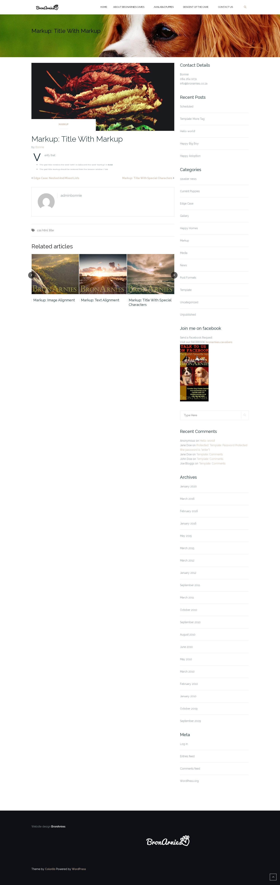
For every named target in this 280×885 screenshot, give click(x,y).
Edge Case (186, 203)
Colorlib (50, 869)
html (45, 230)
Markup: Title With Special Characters (147, 178)
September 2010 (190, 622)
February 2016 (189, 511)
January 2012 (188, 572)
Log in (184, 743)
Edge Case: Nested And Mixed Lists (56, 178)
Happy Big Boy (189, 143)
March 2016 (187, 498)
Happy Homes (189, 228)
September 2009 (190, 720)
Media (183, 252)
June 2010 (186, 646)
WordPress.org (189, 780)
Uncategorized (189, 302)
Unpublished (188, 314)
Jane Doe (186, 445)
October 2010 (188, 609)
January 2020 (188, 486)
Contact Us (225, 7)
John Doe (186, 458)
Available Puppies (164, 7)
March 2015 (187, 548)
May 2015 (186, 535)
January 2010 (188, 696)
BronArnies (58, 826)
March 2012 (187, 560)
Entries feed (187, 756)
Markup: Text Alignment (100, 300)
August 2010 (187, 634)
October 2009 (189, 708)
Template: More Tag (192, 118)
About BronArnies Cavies (128, 7)
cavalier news (188, 178)
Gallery (184, 215)
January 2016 (188, 523)
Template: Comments (209, 454)
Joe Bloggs (187, 463)
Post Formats (188, 277)
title (51, 230)
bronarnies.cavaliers (219, 342)
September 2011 (190, 585)
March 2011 (187, 597)
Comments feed (190, 768)
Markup (64, 124)
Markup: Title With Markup (77, 138)
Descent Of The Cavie (195, 7)
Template (185, 289)
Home (103, 7)
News (183, 265)
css (39, 230)
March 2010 (187, 671)
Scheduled (186, 106)
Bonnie (39, 147)
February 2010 (189, 683)
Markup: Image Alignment (54, 300)
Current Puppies (190, 191)
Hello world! (187, 131)
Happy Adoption (190, 155)
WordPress (79, 869)
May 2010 (186, 659)
